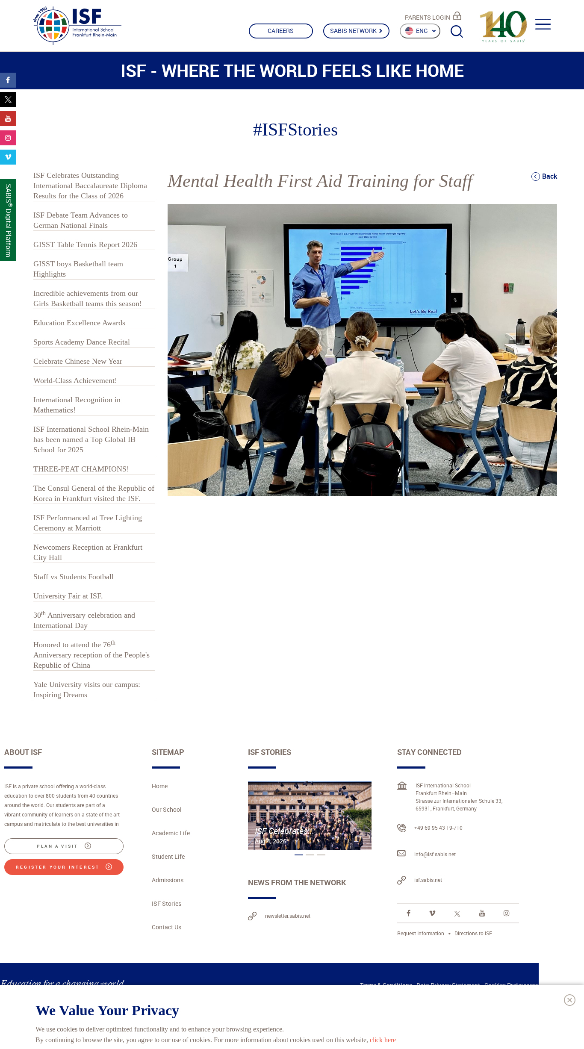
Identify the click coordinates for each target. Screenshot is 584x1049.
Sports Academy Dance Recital (81, 342)
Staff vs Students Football (73, 576)
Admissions (167, 880)
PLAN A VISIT (59, 846)
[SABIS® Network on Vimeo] (432, 913)
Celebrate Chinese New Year (77, 361)
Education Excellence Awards (79, 322)
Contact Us (166, 927)
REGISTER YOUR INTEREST (59, 867)
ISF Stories (166, 903)
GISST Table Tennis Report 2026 (85, 244)
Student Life (168, 856)
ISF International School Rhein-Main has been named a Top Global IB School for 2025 (91, 439)
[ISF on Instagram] (507, 913)
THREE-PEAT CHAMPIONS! (81, 469)
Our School (167, 809)
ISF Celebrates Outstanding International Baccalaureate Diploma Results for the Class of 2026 (90, 185)
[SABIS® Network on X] (457, 913)
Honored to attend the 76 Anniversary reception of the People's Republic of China (91, 654)
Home (160, 786)
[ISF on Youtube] (482, 913)
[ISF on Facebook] (408, 913)
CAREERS (281, 31)
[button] (298, 854)
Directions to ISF (473, 933)
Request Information (420, 933)
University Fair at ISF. (68, 596)
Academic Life (171, 833)
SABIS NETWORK (354, 31)
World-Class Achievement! (75, 380)
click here (383, 1039)
